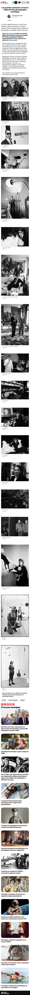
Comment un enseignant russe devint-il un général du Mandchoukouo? (14, 826)
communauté (13, 40)
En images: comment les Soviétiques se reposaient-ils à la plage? (14, 986)
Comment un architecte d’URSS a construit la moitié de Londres (12, 872)
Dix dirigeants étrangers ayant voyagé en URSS (15, 752)
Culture (9, 20)
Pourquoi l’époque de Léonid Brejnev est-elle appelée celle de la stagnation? (14, 849)
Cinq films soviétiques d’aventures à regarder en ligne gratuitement (13, 895)
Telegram (11, 33)
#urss (4, 700)
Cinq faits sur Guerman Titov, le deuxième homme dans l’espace (15, 963)
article (13, 693)
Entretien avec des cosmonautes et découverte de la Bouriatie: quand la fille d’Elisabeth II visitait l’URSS (14, 728)
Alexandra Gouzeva (17, 15)
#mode (22, 700)
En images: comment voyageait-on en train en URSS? (13, 941)
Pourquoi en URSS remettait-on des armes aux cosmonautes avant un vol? (14, 918)
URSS (15, 46)
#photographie (13, 700)
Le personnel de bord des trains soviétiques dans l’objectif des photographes (11, 802)
